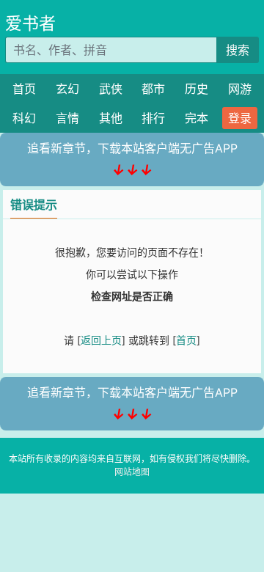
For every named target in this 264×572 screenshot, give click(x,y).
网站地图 (132, 471)
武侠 (110, 88)
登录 (240, 118)
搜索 (237, 50)
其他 (110, 118)
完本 (196, 118)
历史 (196, 88)
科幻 (24, 118)
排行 (153, 118)
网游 (240, 88)
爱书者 (30, 23)
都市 (153, 88)
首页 (24, 88)
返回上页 (101, 340)
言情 (67, 118)
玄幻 (67, 88)
